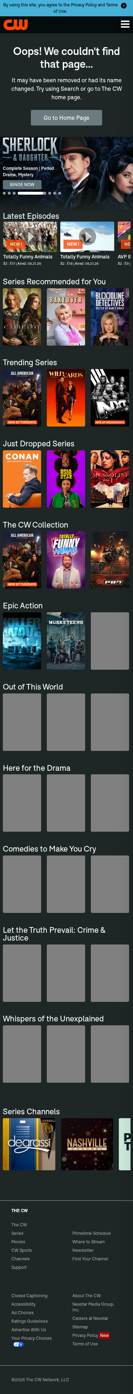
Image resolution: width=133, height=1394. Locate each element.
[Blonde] (110, 803)
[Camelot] (22, 317)
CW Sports (21, 1250)
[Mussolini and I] (110, 479)
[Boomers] (22, 803)
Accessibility (23, 1304)
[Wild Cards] (66, 398)
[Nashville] (87, 1144)
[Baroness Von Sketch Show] (110, 884)
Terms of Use (85, 1343)
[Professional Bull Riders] (110, 560)
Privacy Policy (84, 4)
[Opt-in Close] (124, 6)
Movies (18, 1241)
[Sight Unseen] (22, 973)
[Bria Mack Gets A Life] (66, 479)
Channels (20, 1258)
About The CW (86, 1295)
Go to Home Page (66, 117)
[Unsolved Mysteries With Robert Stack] (110, 1054)
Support (19, 1267)
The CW (12, 23)
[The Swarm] (66, 722)
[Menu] (125, 24)
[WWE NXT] (110, 398)
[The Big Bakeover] (66, 317)
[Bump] (22, 884)
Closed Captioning (29, 1295)
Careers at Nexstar (90, 1318)
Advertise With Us (28, 1329)
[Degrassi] (29, 1144)
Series (17, 1233)
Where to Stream (88, 1241)
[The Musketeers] (66, 641)
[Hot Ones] (66, 884)
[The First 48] (66, 973)
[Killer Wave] (22, 641)
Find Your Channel (90, 1258)
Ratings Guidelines (29, 1321)
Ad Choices (22, 1312)
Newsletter (83, 1250)
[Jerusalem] (66, 803)
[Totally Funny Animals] (66, 560)
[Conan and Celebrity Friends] (22, 479)
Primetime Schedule (91, 1233)
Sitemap (80, 1326)
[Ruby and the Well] (22, 1054)
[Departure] (66, 1054)
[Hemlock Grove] (110, 722)
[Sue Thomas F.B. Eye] (110, 973)
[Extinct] (110, 641)
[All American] (22, 398)
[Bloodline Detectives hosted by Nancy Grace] (110, 317)
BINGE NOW (22, 184)
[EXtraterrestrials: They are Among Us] (22, 722)
